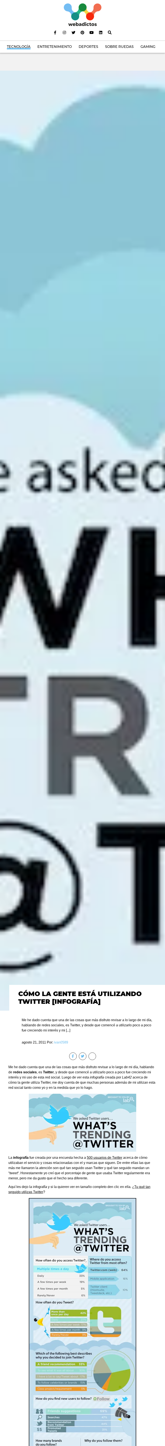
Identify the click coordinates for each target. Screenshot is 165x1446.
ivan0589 (61, 1042)
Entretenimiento (54, 47)
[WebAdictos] (82, 14)
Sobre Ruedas (119, 47)
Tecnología (19, 47)
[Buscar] (110, 32)
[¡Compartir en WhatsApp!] (92, 1056)
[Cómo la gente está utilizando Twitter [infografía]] (82, 540)
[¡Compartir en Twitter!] (82, 1056)
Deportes (88, 47)
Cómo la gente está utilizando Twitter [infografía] (80, 998)
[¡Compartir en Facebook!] (73, 1056)
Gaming (148, 47)
